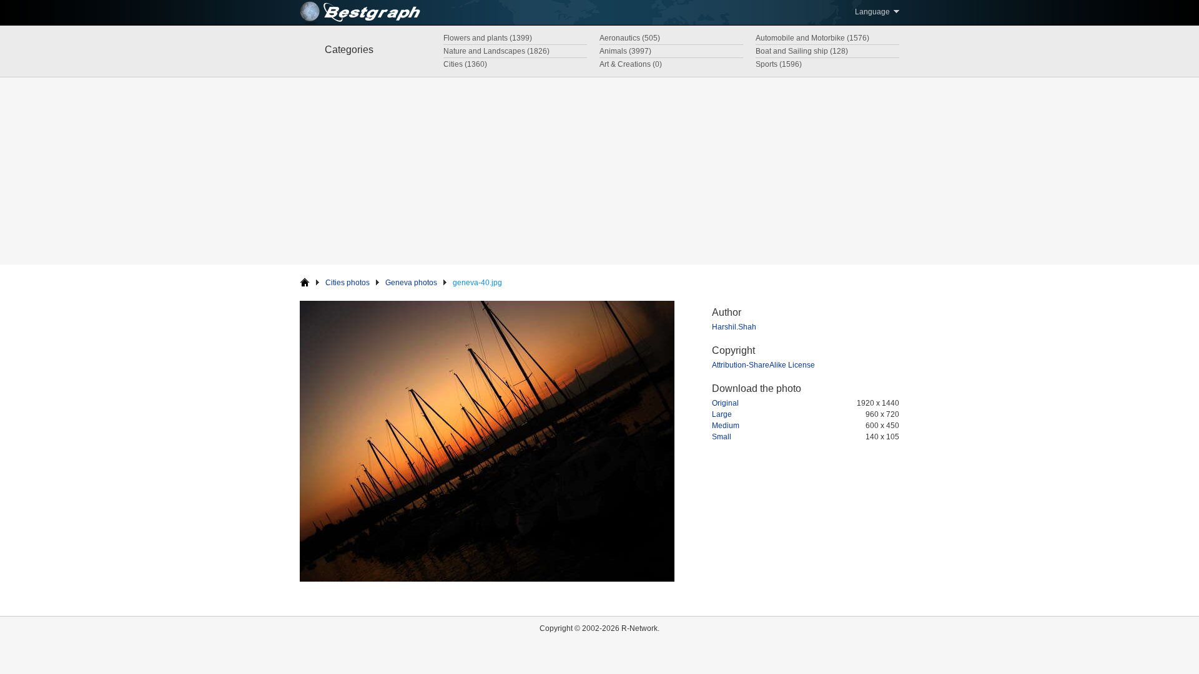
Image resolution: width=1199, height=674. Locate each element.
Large (722, 414)
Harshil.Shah (734, 327)
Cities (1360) (465, 64)
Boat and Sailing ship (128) (802, 51)
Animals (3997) (625, 51)
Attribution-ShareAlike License (763, 365)
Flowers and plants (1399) (487, 38)
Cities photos (347, 282)
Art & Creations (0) (631, 64)
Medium (725, 425)
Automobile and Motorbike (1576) (812, 38)
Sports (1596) (779, 64)
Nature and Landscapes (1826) (496, 51)
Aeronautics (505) (630, 38)
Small (721, 436)
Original (725, 403)
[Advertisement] (599, 171)
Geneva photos (411, 282)
